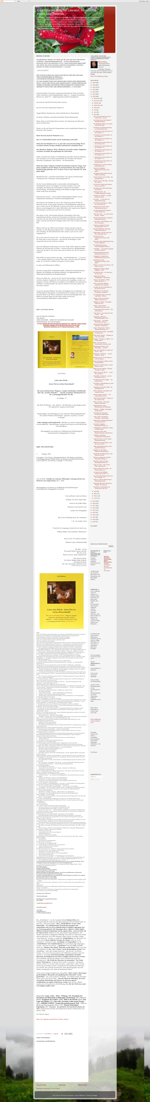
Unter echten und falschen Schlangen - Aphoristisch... (101, 417)
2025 (94, 85)
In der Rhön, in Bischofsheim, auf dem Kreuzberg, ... (103, 222)
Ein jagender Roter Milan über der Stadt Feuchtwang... (103, 174)
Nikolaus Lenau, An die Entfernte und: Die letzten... (103, 358)
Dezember (97, 98)
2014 (94, 512)
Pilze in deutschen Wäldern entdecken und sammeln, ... (102, 284)
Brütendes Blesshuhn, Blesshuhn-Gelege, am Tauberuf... (103, 484)
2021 (94, 94)
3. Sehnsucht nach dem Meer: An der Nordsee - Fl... (103, 154)
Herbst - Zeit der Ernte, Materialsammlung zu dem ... (102, 306)
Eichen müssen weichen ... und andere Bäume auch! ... (102, 395)
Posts (94, 776)
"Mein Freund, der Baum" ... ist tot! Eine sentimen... (103, 373)
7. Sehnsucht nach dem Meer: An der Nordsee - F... (103, 139)
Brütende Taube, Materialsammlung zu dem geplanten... (103, 242)
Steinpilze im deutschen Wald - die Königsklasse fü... (103, 387)
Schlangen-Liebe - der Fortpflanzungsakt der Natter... (103, 192)
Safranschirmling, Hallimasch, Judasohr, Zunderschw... (102, 325)
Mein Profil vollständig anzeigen (99, 76)
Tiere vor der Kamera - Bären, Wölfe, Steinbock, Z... (102, 280)
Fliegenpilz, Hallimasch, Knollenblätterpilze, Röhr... (101, 317)
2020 (94, 96)
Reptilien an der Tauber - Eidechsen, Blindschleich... (101, 450)
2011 (94, 519)
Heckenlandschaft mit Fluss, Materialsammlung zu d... (101, 253)
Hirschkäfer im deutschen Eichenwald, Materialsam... (102, 413)
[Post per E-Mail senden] (62, 1033)
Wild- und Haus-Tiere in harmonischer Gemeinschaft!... (103, 343)
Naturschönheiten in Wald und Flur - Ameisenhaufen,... (103, 362)
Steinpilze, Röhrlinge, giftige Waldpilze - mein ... (101, 269)
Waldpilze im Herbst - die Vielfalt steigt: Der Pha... (102, 302)
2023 (94, 89)
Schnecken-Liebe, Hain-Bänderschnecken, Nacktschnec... (104, 432)
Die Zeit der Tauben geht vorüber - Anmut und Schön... (103, 185)
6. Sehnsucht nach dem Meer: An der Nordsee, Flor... (103, 143)
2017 (94, 505)
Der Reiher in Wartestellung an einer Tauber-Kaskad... (104, 384)
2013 (94, 514)
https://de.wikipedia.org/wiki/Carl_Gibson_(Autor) (52, 1019)
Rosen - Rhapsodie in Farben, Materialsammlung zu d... (102, 328)
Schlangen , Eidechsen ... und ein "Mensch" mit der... (103, 354)
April (95, 491)
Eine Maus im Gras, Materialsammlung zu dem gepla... (101, 261)
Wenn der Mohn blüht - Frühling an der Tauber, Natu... (103, 399)
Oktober (96, 103)
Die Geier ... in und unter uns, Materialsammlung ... (102, 200)
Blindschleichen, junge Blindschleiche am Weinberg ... (103, 406)
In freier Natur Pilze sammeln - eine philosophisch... (103, 310)
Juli (95, 110)
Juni (95, 112)
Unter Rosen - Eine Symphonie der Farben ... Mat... (103, 313)
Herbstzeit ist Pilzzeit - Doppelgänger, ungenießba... (102, 276)
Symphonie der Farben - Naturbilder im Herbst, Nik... (103, 332)
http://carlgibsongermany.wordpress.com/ (96, 721)
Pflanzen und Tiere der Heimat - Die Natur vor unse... (103, 265)
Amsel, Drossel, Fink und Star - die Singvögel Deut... (103, 177)
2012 (94, 517)
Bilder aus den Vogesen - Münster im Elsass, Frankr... (103, 369)
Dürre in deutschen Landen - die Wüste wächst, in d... (102, 469)
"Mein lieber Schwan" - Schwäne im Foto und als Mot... (103, 336)
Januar (96, 498)
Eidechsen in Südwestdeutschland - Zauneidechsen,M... (103, 421)
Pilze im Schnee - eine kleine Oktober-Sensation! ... (101, 402)
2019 (94, 501)
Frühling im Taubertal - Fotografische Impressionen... (102, 436)
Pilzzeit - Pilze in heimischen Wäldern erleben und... (101, 299)
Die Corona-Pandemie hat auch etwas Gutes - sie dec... (102, 117)
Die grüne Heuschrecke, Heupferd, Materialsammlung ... (103, 218)
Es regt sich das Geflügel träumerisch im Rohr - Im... (102, 473)
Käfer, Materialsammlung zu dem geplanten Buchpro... (103, 447)
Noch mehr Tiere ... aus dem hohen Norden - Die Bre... (103, 214)
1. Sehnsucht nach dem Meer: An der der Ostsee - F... (103, 161)
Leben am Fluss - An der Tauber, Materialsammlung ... (103, 439)
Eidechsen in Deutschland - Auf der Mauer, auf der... (103, 365)
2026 (94, 82)
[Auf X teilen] (68, 1034)
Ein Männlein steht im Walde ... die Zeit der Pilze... (103, 380)
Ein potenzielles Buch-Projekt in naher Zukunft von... (102, 211)
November (97, 100)
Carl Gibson (103, 62)
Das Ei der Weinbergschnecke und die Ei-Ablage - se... (103, 476)
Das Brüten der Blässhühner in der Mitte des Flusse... (103, 454)
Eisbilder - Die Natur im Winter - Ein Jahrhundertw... (103, 339)
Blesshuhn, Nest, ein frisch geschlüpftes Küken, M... (101, 461)
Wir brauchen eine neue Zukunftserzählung (108, 567)
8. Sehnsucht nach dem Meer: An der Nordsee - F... (103, 135)
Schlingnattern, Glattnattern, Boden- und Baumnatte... (103, 428)
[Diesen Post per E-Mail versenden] (65, 1034)
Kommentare (96, 779)
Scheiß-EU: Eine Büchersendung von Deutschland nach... (103, 128)
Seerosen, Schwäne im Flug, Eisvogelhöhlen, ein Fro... (101, 226)
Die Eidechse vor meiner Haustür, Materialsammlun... (103, 165)
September (97, 105)
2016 (94, 508)
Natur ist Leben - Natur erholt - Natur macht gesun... (102, 465)
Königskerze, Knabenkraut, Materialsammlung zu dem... (102, 257)
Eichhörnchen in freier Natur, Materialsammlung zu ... (101, 207)
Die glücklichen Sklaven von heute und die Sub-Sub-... (103, 124)
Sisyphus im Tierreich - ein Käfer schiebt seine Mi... (102, 196)
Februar (96, 496)
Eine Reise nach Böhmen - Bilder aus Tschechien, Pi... (103, 203)
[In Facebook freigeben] (70, 1034)
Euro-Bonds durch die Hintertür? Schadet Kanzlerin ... (102, 121)
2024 (94, 87)
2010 (94, 521)
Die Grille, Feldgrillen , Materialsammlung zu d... (101, 424)
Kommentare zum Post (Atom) (51, 1088)
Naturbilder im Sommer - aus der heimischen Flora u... (103, 376)
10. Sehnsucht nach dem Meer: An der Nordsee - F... (103, 132)
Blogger (95, 1095)
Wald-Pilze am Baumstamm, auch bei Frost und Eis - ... (103, 443)
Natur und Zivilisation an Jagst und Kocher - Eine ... (103, 350)
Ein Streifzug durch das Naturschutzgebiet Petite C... (102, 245)
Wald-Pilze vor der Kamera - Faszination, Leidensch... (101, 291)
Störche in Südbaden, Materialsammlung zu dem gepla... (101, 170)
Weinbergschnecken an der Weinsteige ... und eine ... (101, 347)
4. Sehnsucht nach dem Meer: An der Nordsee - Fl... (103, 150)
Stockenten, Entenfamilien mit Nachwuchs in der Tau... (102, 487)
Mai (95, 114)
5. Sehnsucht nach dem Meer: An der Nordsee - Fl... (103, 146)
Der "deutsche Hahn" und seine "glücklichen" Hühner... (102, 295)
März (95, 493)
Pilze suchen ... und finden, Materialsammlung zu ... (101, 321)
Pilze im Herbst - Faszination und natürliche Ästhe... (103, 391)
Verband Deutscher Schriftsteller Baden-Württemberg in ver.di (108, 560)
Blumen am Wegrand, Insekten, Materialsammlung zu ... (102, 458)
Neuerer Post (41, 1085)
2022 (94, 92)
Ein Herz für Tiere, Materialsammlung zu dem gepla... (101, 238)
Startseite (62, 1085)
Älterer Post (82, 1085)
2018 (94, 503)
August (96, 107)
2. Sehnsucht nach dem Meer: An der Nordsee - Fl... (103, 158)
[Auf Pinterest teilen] (71, 1034)
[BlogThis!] (67, 1034)
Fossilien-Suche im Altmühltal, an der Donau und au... (103, 288)
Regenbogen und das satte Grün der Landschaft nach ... (103, 233)
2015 (94, 510)
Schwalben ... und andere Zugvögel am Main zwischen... (103, 249)
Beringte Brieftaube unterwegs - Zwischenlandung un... (102, 229)
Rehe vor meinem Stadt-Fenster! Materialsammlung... (103, 480)
